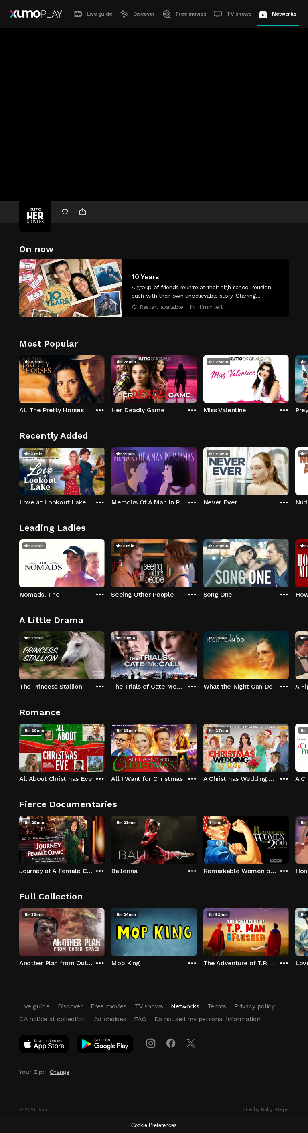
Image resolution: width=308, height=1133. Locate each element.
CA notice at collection (52, 1019)
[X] (191, 1043)
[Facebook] (171, 1043)
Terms (216, 1006)
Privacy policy (254, 1006)
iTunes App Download (44, 1045)
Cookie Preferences (154, 1125)
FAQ (140, 1019)
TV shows (239, 14)
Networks (284, 14)
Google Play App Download (105, 1045)
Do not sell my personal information (207, 1019)
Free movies (191, 14)
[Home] (36, 14)
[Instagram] (151, 1043)
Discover (144, 14)
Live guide (99, 14)
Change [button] (59, 1071)
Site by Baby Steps (266, 1109)
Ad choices (110, 1019)
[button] (154, 288)
